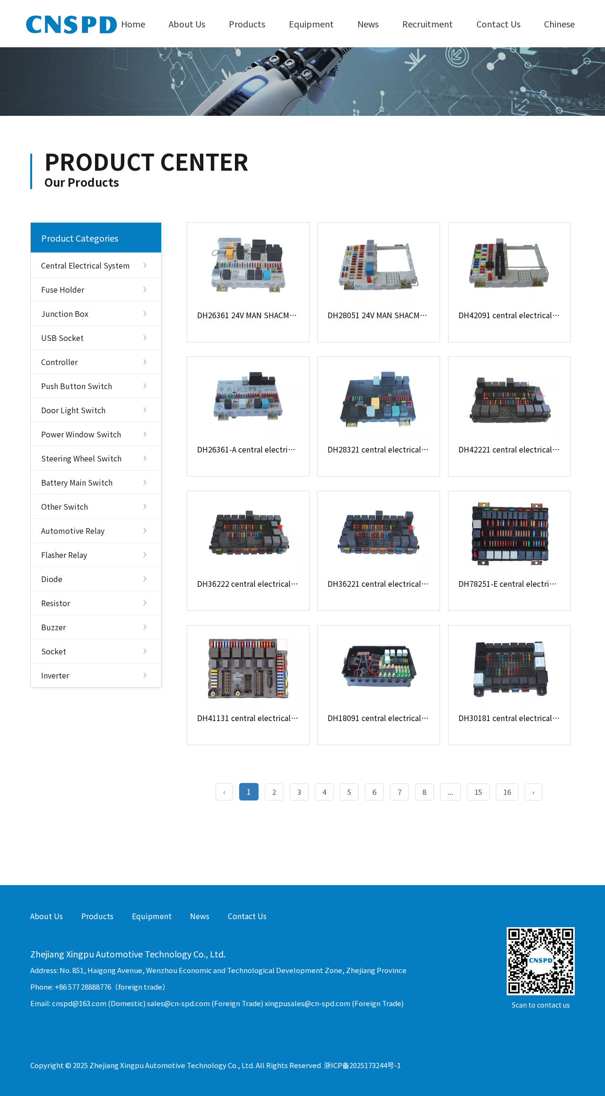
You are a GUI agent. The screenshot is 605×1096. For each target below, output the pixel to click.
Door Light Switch (73, 410)
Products (247, 23)
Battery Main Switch (76, 482)
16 (507, 792)
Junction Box (64, 313)
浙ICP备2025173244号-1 (362, 1065)
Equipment (311, 23)
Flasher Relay (64, 554)
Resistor (55, 603)
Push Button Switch (76, 385)
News (368, 23)
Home (133, 23)
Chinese (559, 23)
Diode (51, 578)
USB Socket (62, 337)
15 (478, 792)
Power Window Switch (81, 434)
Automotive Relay (72, 530)
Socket (53, 651)
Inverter (55, 675)
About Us (187, 23)
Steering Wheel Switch (81, 458)
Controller (59, 361)
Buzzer (53, 627)
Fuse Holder (62, 289)
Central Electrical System (85, 265)
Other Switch (64, 506)
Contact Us (498, 23)
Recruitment (427, 23)
